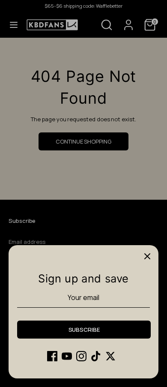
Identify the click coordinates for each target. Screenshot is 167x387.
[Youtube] (67, 356)
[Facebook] (52, 356)
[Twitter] (110, 356)
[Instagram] (81, 356)
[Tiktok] (96, 356)
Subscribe (84, 329)
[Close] (147, 256)
